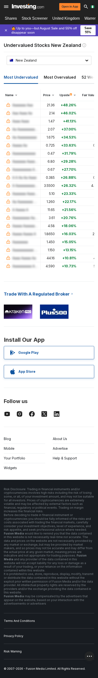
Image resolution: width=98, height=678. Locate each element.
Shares (11, 18)
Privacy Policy (13, 636)
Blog (7, 439)
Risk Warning (13, 651)
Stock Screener (35, 18)
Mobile (9, 448)
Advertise (60, 448)
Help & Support (65, 458)
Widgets (10, 468)
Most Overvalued (60, 77)
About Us (60, 439)
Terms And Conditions (19, 621)
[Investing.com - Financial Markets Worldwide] (28, 6)
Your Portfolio (14, 458)
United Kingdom (66, 18)
